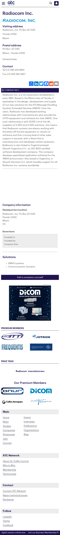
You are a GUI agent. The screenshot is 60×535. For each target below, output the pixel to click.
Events (27, 417)
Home (6, 417)
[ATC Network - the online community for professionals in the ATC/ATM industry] (11, 3)
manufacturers (36, 371)
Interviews (29, 422)
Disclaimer (8, 499)
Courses (7, 443)
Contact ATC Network (14, 491)
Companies (9, 430)
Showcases (9, 434)
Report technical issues (15, 495)
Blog (26, 434)
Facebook (8, 525)
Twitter (6, 521)
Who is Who (9, 465)
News (6, 422)
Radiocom (21, 371)
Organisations (31, 430)
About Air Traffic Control (16, 461)
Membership (9, 470)
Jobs (5, 439)
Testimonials (9, 474)
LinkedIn (7, 517)
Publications (30, 426)
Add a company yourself (30, 277)
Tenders (7, 426)
